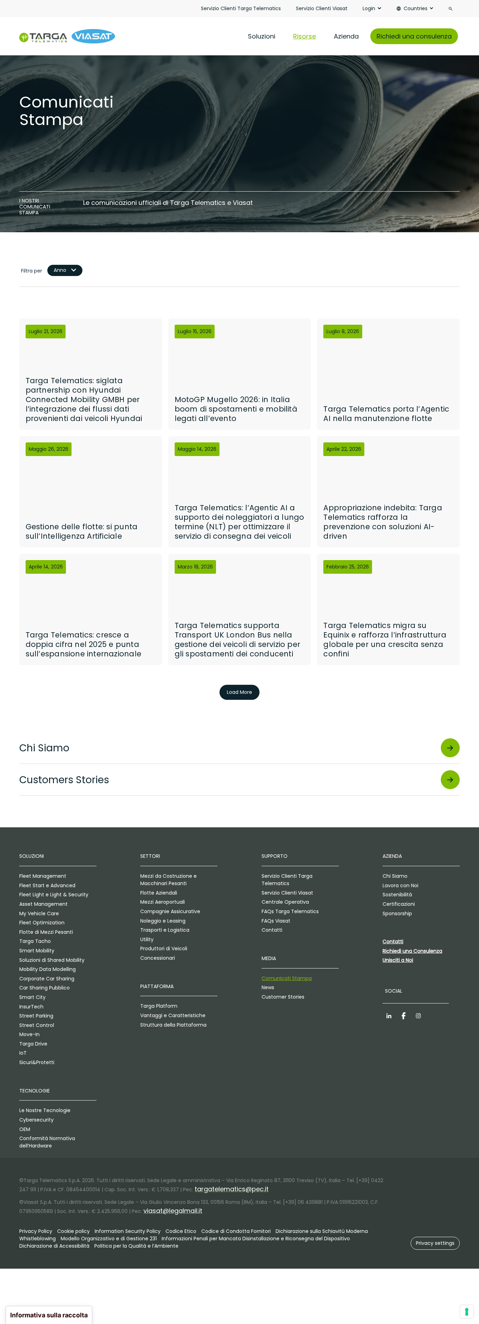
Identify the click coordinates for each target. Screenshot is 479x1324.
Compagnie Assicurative (170, 911)
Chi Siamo (395, 876)
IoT (23, 1052)
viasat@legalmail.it (172, 1210)
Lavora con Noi (400, 885)
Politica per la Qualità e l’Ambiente (136, 1245)
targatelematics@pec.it (232, 1189)
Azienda (346, 36)
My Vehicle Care (39, 913)
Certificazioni (399, 904)
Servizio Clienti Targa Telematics (241, 8)
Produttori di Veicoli (163, 948)
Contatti (272, 929)
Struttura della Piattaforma (173, 1024)
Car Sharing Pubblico (44, 987)
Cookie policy (73, 1231)
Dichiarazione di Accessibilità (54, 1245)
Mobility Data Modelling (47, 969)
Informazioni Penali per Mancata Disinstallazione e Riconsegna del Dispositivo (256, 1238)
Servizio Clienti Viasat (322, 8)
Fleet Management (42, 876)
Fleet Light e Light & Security (53, 894)
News (268, 987)
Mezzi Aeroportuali (162, 901)
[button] (435, 1243)
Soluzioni (261, 36)
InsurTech (31, 1006)
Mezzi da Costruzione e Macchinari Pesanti (168, 880)
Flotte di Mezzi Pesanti (46, 932)
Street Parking (36, 1015)
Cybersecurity (36, 1119)
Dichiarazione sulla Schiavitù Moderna (322, 1231)
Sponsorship (397, 913)
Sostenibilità (397, 894)
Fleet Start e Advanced (47, 885)
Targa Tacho (35, 941)
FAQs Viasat (276, 920)
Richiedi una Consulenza (412, 950)
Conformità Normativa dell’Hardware (47, 1142)
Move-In (29, 1034)
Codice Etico (181, 1231)
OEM (24, 1129)
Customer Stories (283, 996)
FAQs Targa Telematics (290, 911)
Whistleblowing (37, 1238)
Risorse (304, 36)
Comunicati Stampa (287, 978)
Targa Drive (33, 1043)
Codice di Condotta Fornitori (236, 1231)
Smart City (32, 997)
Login (369, 8)
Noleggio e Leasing (162, 920)
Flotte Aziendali (158, 892)
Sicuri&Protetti (36, 1062)
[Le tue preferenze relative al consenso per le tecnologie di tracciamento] (466, 1311)
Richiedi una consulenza (414, 36)
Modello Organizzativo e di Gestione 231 (109, 1238)
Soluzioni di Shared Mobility (52, 960)
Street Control (36, 1025)
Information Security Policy (128, 1231)
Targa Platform (158, 1005)
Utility (147, 939)
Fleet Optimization (42, 922)
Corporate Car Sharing (46, 978)
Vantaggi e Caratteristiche (172, 1015)
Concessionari (157, 957)
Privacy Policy (35, 1231)
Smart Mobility (36, 950)
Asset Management (43, 904)
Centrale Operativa (285, 901)
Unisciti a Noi (398, 960)
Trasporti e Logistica (164, 929)
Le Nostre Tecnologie (44, 1110)
